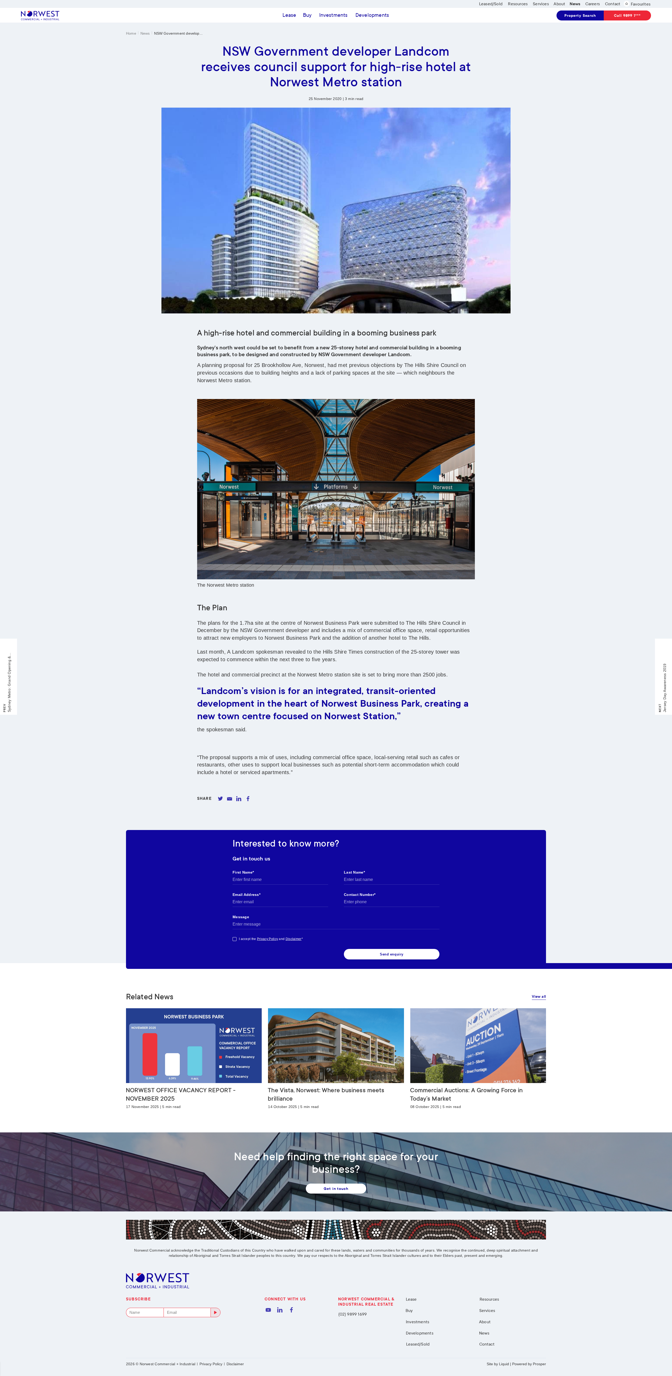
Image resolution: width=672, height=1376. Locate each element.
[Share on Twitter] (220, 798)
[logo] (40, 15)
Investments (333, 15)
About (485, 1321)
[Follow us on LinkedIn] (280, 1310)
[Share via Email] (229, 798)
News (145, 33)
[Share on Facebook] (248, 798)
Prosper (539, 1364)
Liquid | (505, 1364)
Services (487, 1310)
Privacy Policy (211, 1364)
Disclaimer (235, 1364)
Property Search (580, 15)
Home (131, 33)
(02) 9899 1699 (352, 1314)
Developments (372, 15)
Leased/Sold (417, 1344)
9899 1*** (627, 15)
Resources (489, 1299)
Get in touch (336, 1188)
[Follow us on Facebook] (291, 1310)
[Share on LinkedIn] (238, 798)
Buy (307, 15)
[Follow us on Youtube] (268, 1310)
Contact (487, 1344)
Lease (289, 15)
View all (539, 996)
